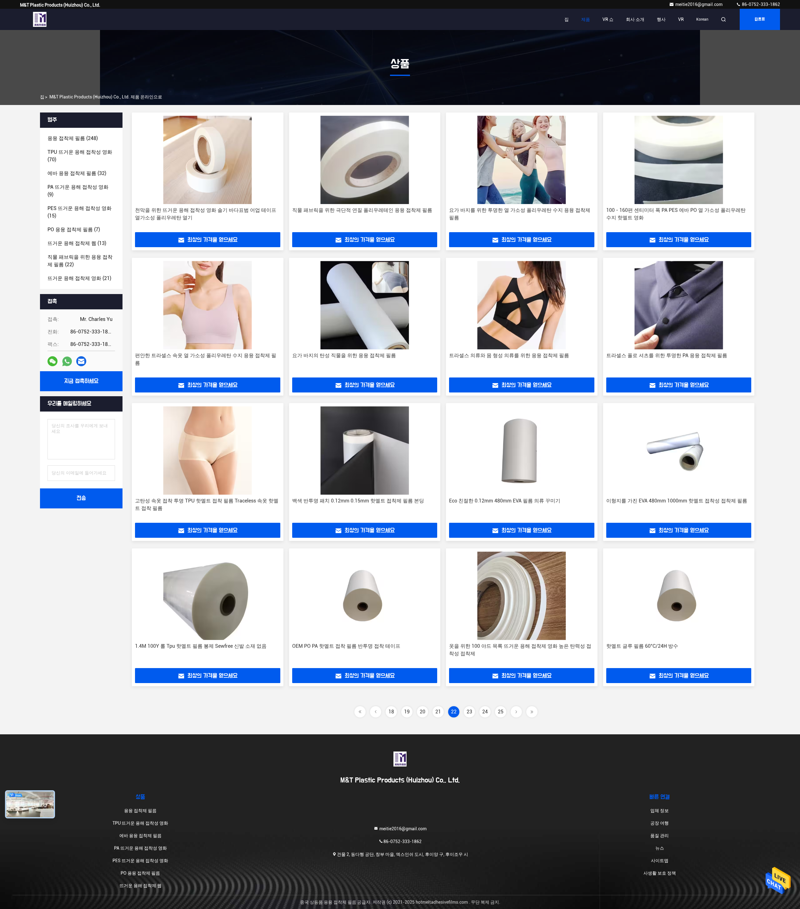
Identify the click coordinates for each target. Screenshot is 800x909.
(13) (77, 243)
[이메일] (81, 361)
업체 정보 (659, 810)
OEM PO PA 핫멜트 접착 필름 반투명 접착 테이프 (346, 646)
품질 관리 (659, 835)
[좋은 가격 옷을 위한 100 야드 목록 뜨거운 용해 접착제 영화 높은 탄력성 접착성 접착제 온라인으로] (521, 596)
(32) (77, 173)
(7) (74, 229)
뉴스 (659, 848)
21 (438, 712)
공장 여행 (659, 823)
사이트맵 (659, 860)
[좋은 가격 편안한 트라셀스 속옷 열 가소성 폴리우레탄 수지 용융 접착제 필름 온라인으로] (207, 305)
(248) (73, 138)
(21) (79, 278)
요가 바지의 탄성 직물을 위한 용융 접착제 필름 (344, 355)
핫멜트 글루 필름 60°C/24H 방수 (642, 646)
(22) (80, 260)
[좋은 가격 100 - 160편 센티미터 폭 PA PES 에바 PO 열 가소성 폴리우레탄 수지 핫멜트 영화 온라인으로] (679, 160)
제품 (585, 19)
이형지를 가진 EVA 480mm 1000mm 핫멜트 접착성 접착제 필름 (676, 501)
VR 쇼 (607, 19)
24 (485, 712)
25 (500, 712)
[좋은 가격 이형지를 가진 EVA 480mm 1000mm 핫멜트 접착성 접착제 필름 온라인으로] (679, 450)
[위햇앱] (67, 361)
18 (391, 712)
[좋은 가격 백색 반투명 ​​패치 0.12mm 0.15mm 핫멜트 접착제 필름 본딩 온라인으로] (365, 450)
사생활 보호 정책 (659, 873)
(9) (78, 190)
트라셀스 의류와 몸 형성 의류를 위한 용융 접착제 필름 (509, 355)
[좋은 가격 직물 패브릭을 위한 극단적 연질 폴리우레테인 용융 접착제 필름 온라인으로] (365, 160)
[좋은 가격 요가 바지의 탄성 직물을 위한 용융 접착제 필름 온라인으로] (365, 305)
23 (469, 712)
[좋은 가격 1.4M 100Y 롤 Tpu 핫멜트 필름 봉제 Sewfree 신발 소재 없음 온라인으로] (207, 596)
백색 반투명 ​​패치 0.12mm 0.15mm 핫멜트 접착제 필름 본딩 (358, 501)
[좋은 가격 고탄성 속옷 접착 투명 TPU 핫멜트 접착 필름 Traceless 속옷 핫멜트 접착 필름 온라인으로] (207, 450)
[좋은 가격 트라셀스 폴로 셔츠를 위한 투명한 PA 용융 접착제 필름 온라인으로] (679, 305)
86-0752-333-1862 (760, 4)
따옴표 (760, 19)
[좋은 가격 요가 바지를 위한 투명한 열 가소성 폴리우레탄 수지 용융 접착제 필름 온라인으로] (521, 160)
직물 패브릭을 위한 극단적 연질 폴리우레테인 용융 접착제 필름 (362, 210)
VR (681, 19)
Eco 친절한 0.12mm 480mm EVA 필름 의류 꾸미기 (504, 501)
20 (422, 712)
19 (407, 712)
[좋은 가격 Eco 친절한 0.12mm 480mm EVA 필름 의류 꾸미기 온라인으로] (521, 450)
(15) (80, 212)
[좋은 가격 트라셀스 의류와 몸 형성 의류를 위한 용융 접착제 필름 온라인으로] (521, 305)
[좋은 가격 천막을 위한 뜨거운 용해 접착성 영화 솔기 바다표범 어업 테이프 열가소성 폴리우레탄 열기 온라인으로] (207, 160)
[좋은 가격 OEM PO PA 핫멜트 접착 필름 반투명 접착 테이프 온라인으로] (365, 596)
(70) (80, 155)
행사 (661, 19)
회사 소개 (635, 19)
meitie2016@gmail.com (699, 4)
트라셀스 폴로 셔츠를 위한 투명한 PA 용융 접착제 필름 (666, 355)
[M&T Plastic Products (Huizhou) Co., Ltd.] (39, 19)
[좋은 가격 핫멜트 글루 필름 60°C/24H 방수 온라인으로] (679, 596)
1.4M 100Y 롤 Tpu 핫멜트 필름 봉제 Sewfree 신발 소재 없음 (201, 646)
